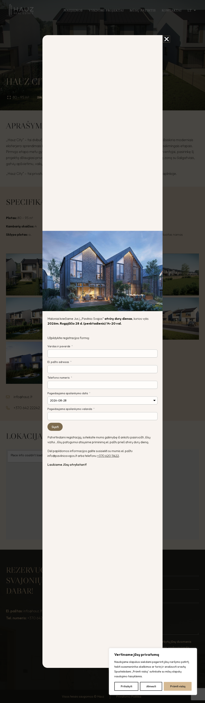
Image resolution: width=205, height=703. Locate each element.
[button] (167, 39)
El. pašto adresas (58, 362)
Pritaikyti (126, 686)
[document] (102, 351)
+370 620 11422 (108, 456)
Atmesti (151, 686)
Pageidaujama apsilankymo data (67, 393)
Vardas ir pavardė (59, 346)
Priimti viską (177, 686)
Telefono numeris (58, 377)
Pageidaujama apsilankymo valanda (70, 409)
